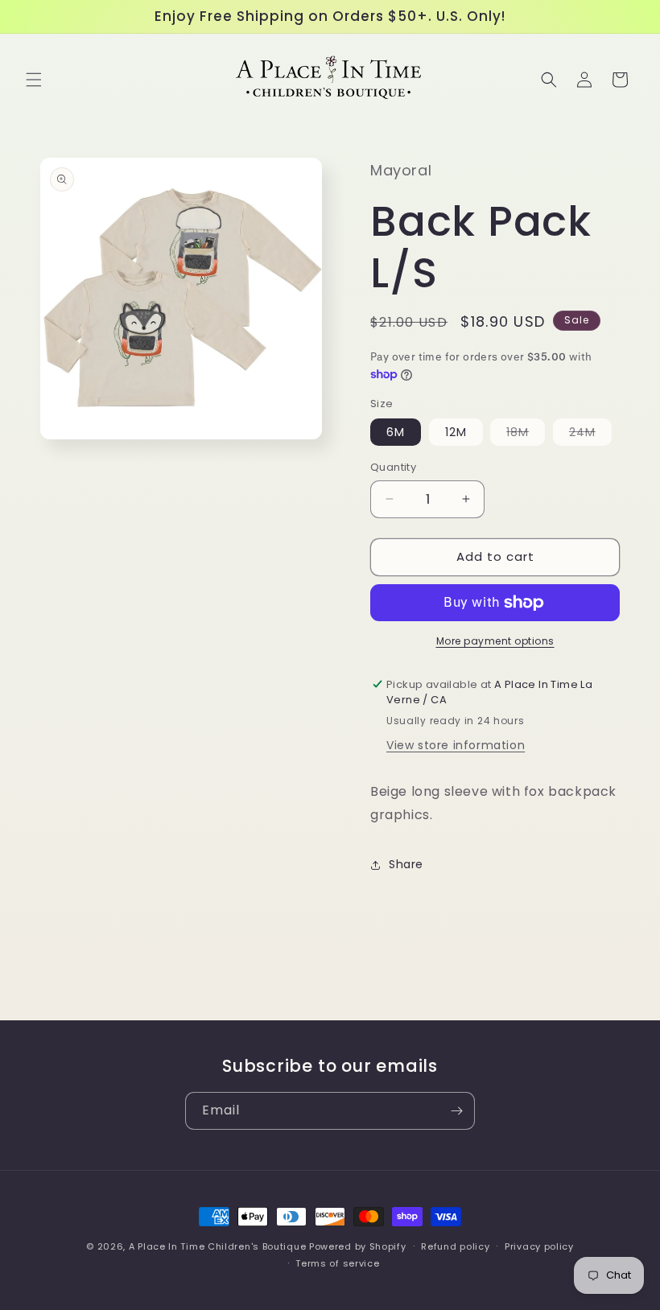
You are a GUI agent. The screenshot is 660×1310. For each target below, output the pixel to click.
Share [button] (406, 864)
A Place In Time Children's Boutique (218, 1246)
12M (456, 432)
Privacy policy (539, 1246)
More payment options (495, 641)
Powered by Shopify (357, 1246)
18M (525, 434)
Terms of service (337, 1263)
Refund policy (455, 1246)
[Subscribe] (456, 1111)
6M (395, 432)
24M (590, 434)
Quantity (393, 467)
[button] (34, 79)
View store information (455, 745)
